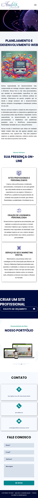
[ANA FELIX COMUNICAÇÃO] (10, 5)
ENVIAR (20, 483)
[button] (5, 351)
